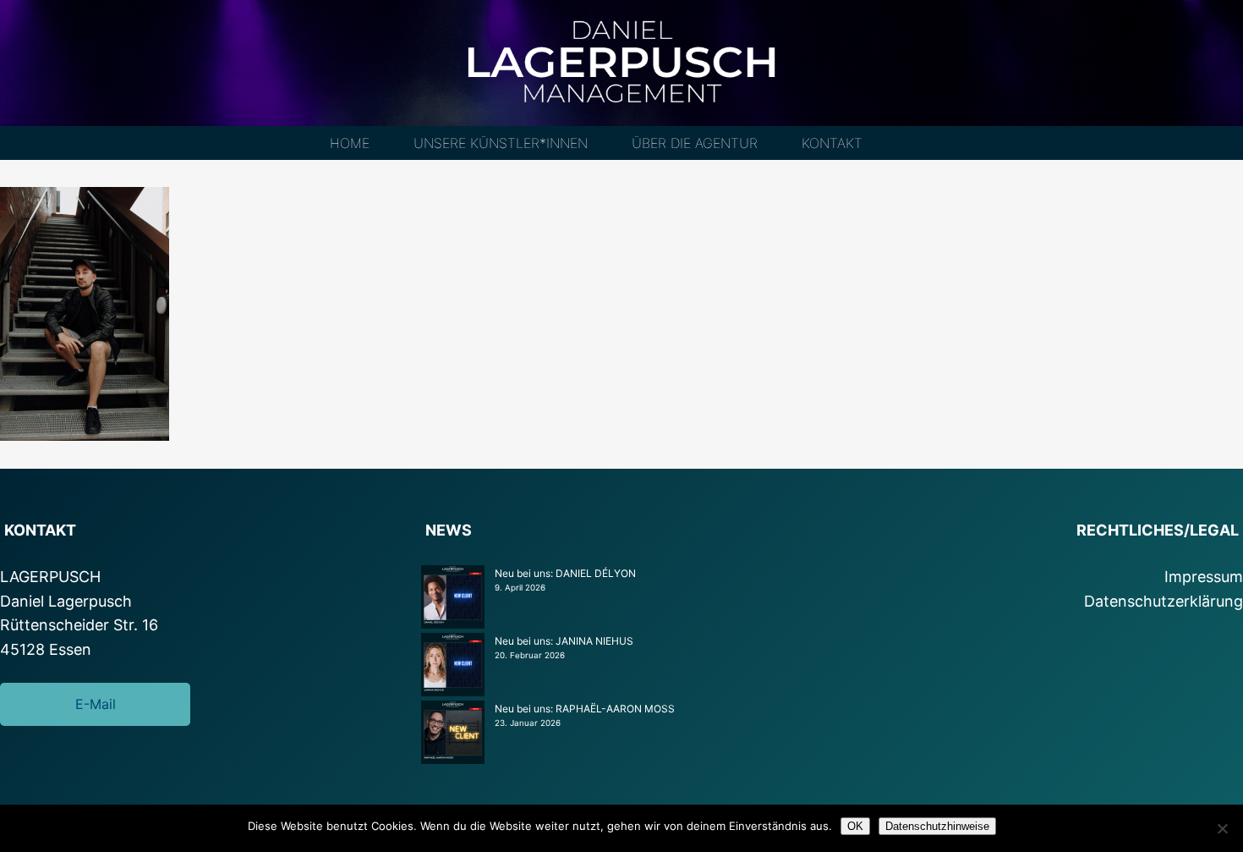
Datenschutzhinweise (937, 826)
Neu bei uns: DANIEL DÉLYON (565, 573)
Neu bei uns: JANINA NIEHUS (564, 641)
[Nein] (1221, 828)
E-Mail (95, 703)
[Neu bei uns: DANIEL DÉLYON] (453, 599)
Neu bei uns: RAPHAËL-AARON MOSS (585, 708)
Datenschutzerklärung (1163, 601)
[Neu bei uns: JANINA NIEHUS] (453, 667)
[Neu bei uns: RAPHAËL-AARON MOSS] (453, 734)
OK (855, 826)
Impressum (1203, 576)
